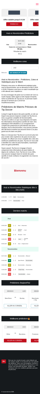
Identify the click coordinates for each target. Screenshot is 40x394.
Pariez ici (14, 24)
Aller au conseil (14, 306)
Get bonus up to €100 (18, 72)
